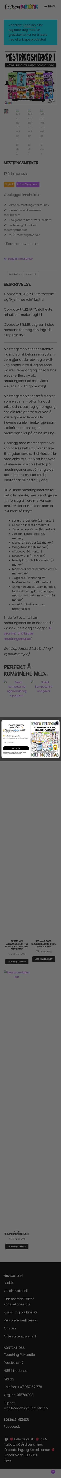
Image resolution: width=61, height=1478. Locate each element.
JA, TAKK (16, 748)
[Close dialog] (57, 722)
